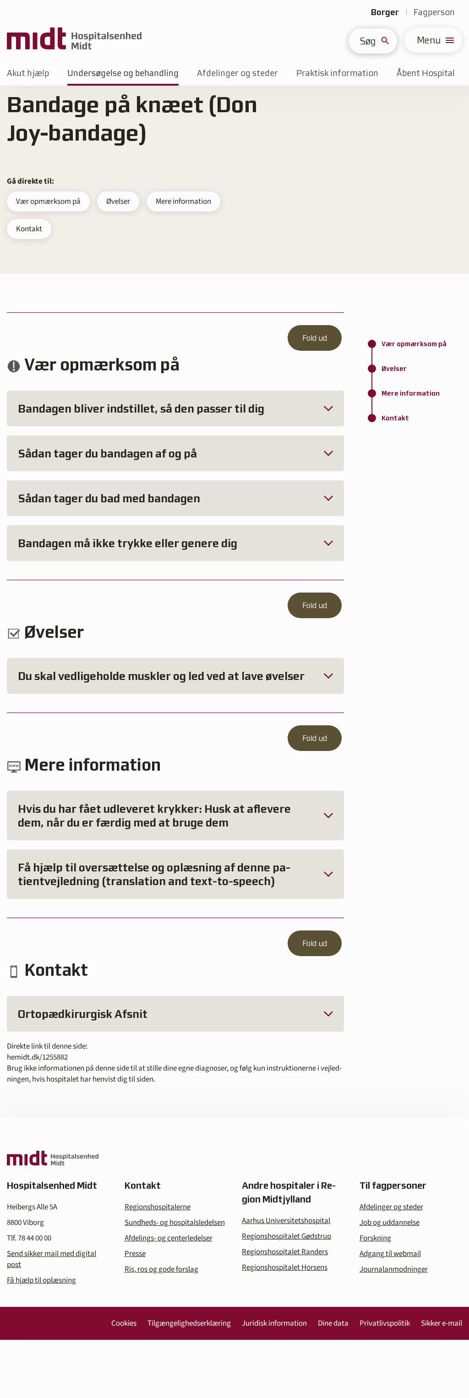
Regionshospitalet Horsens (284, 1267)
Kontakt (29, 228)
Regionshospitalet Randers (285, 1251)
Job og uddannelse (390, 1222)
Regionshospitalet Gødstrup (286, 1236)
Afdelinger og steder (237, 73)
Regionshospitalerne (158, 1207)
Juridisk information (274, 1323)
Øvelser (118, 201)
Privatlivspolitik (385, 1323)
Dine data (333, 1323)
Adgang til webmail (390, 1253)
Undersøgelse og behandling (123, 73)
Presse (135, 1253)
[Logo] (74, 40)
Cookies (123, 1323)
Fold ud (314, 338)
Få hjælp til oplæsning (41, 1280)
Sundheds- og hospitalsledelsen (175, 1222)
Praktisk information (337, 73)
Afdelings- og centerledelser (169, 1238)
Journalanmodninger (394, 1269)
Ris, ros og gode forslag (161, 1269)
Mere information (183, 201)
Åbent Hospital (426, 73)
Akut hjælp (28, 73)
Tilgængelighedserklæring (189, 1323)
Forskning (375, 1238)
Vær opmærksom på (48, 201)
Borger (385, 12)
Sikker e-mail (441, 1323)
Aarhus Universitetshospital (286, 1220)
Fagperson (434, 12)
